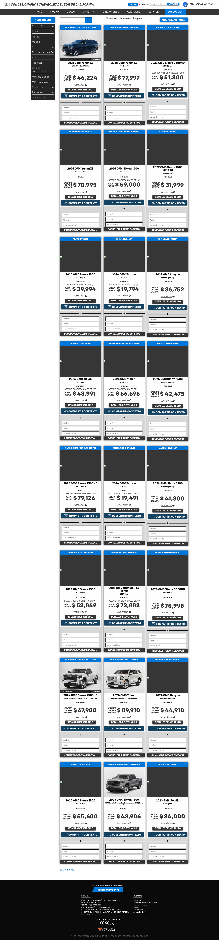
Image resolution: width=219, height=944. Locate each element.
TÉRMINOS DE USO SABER (91, 905)
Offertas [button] (89, 12)
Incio (39, 12)
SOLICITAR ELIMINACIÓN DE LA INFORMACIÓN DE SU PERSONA (105, 912)
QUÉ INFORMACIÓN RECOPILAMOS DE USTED (98, 907)
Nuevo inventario (139, 900)
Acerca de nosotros (140, 912)
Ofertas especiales (140, 905)
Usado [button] (71, 12)
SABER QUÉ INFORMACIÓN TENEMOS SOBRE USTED (101, 910)
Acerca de (133, 12)
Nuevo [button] (54, 12)
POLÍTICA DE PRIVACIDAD (91, 903)
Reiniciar (44, 20)
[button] (185, 4)
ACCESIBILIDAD (87, 914)
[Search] (88, 20)
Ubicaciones (111, 12)
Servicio (154, 12)
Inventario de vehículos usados (145, 903)
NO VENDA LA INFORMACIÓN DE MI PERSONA (98, 900)
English (133, 4)
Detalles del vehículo (80, 90)
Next (71, 870)
